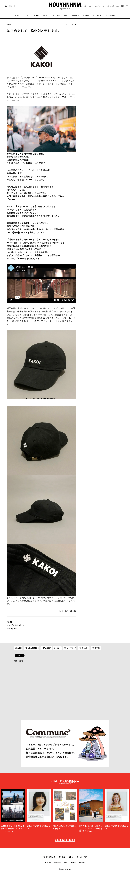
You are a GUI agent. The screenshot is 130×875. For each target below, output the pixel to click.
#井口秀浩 (96, 648)
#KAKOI (18, 648)
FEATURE (26, 15)
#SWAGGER (46, 648)
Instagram (12, 628)
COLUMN (36, 15)
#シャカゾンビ (70, 648)
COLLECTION (55, 15)
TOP (15, 661)
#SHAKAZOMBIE (31, 648)
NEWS (17, 15)
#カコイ (57, 648)
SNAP (66, 15)
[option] (13, 811)
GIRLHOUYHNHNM (65, 840)
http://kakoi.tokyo (15, 625)
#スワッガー (83, 648)
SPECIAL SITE (97, 15)
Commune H (110, 15)
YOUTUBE (85, 15)
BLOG (45, 15)
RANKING (75, 15)
